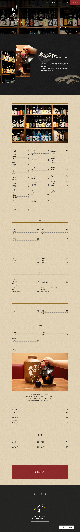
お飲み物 (53, 2)
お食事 (47, 2)
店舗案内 (66, 2)
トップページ (41, 2)
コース (60, 2)
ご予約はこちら (75, 2)
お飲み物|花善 (14, 25)
